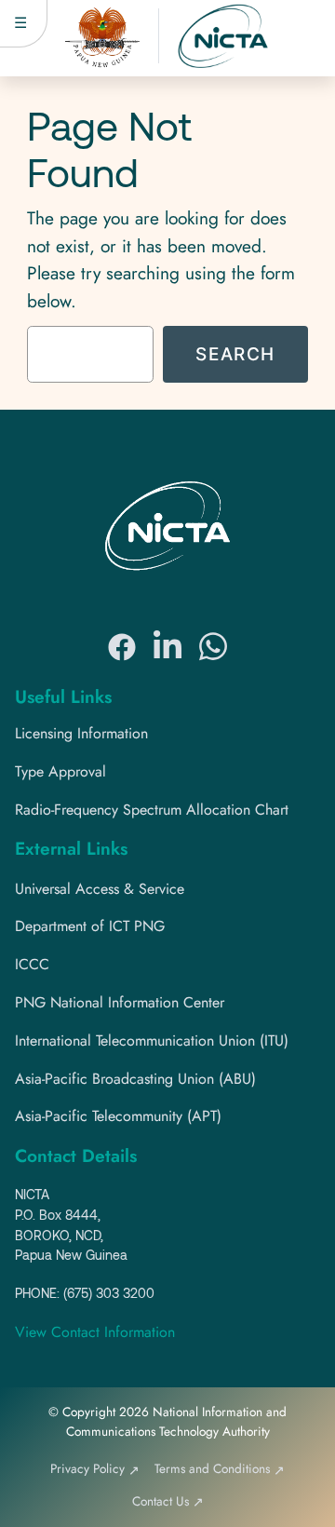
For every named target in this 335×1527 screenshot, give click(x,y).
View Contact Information (95, 1332)
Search (235, 354)
